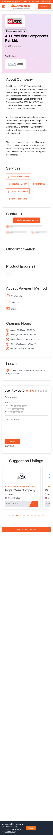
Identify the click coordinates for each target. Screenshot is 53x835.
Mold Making (39, 184)
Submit (12, 441)
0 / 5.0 (8, 46)
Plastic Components (19, 191)
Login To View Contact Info (26, 220)
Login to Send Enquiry (26, 529)
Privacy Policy (10, 832)
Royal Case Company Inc (22, 490)
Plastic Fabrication (18, 199)
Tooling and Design (18, 184)
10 (43, 515)
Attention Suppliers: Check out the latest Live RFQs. (26, 1)
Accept (31, 828)
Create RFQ (44, 6)
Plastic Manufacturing (15, 31)
